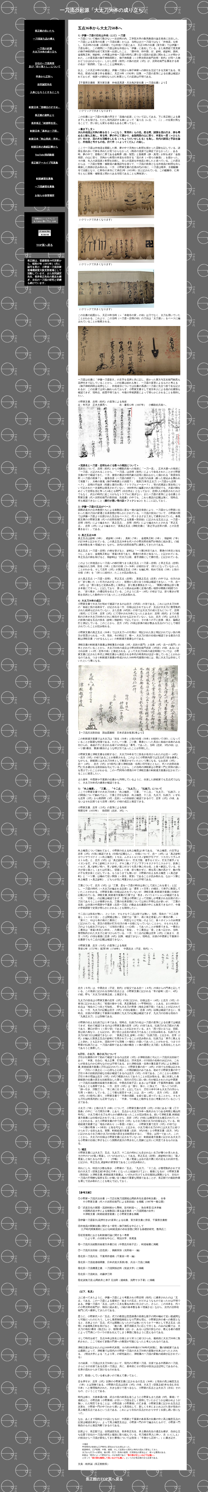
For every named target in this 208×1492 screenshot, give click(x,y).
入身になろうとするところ (44, 92)
